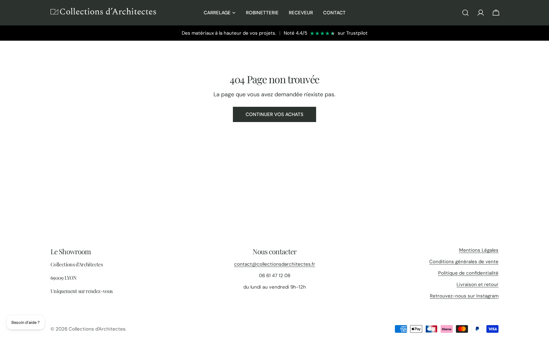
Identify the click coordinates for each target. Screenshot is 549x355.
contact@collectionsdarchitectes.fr (274, 264)
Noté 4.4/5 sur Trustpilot (326, 33)
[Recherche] (465, 12)
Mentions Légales (478, 250)
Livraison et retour (477, 284)
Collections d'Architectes (97, 329)
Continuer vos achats (274, 114)
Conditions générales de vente (463, 261)
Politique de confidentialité (468, 273)
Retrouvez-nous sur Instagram (464, 296)
